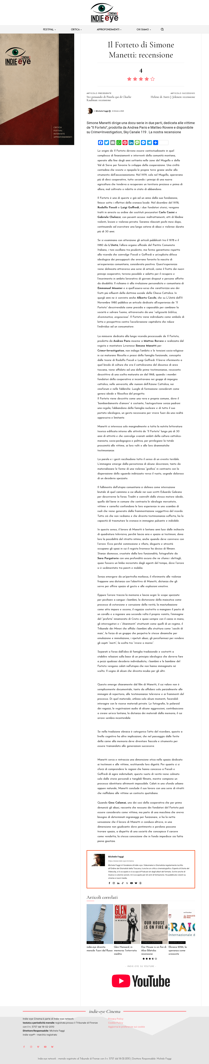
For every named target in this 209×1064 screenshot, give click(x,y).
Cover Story (95, 942)
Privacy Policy (115, 1018)
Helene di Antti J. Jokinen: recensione (173, 97)
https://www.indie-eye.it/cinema (121, 861)
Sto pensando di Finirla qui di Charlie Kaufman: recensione (109, 98)
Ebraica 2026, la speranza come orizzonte (178, 950)
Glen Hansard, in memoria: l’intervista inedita (125, 950)
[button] (162, 29)
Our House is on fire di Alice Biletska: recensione (153, 950)
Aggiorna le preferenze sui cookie (126, 1026)
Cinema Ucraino (152, 942)
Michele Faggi (102, 111)
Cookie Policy (115, 1022)
